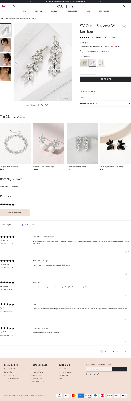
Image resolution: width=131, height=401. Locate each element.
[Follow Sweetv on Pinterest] (94, 374)
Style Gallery (9, 372)
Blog (5, 385)
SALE (88, 11)
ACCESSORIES (72, 11)
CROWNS (38, 11)
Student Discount (65, 372)
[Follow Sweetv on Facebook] (87, 374)
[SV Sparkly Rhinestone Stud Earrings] (115, 143)
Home (1, 18)
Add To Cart (105, 79)
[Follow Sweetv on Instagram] (90, 374)
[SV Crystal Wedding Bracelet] (15, 143)
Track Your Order (37, 381)
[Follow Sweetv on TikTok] (98, 374)
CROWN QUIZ (104, 11)
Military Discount (65, 375)
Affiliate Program (10, 375)
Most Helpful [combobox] (6, 225)
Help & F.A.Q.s (36, 378)
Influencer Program (11, 378)
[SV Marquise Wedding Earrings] (82, 143)
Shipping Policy (37, 372)
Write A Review (14, 212)
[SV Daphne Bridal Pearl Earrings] (48, 143)
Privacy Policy (42, 395)
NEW (24, 11)
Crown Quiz (63, 378)
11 (125, 351)
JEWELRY (54, 11)
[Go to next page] (129, 351)
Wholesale (8, 381)
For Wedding (9, 18)
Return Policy (36, 375)
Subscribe (119, 369)
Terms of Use (33, 395)
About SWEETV (9, 369)
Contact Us (35, 369)
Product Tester (64, 369)
